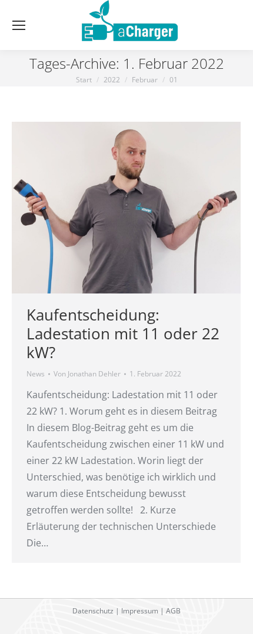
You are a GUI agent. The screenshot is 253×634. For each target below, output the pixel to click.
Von (87, 374)
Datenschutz (93, 611)
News (35, 374)
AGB (173, 611)
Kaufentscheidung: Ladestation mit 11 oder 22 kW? (122, 333)
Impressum (139, 611)
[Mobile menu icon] (19, 25)
